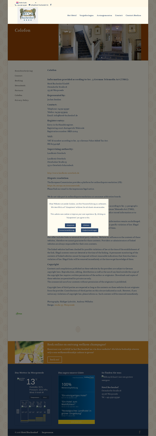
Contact (119, 16)
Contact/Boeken (133, 16)
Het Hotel (72, 16)
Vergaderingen (87, 16)
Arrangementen (104, 16)
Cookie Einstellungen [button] (90, 230)
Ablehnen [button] (86, 225)
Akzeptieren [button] (70, 225)
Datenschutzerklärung (66, 230)
